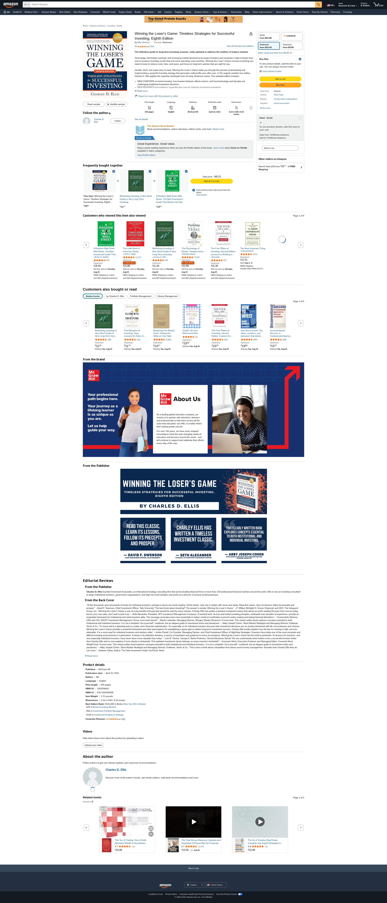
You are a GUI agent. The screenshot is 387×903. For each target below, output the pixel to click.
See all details (141, 119)
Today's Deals (125, 12)
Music (188, 12)
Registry (179, 12)
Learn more (218, 148)
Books (138, 12)
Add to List (269, 148)
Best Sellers (65, 12)
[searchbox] (173, 4)
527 (226, 340)
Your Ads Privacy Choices (226, 894)
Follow (118, 121)
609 (284, 340)
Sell (159, 12)
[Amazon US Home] (165, 886)
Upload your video (93, 745)
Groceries (95, 12)
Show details (201, 195)
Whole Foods (109, 12)
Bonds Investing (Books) (104, 707)
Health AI (17, 12)
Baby (247, 12)
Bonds (119, 26)
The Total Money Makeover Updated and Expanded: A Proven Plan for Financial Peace (201, 842)
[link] (136, 180)
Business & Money (97, 26)
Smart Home (303, 12)
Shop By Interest (320, 12)
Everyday (347, 12)
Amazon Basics (49, 12)
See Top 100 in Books (134, 704)
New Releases (80, 12)
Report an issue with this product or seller (158, 96)
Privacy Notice (171, 894)
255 (109, 340)
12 (196, 337)
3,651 (168, 340)
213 (138, 340)
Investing (111, 26)
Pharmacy (335, 12)
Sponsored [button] (87, 802)
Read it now (218, 129)
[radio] (269, 36)
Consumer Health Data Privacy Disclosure (196, 894)
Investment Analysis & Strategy (109, 714)
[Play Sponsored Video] (193, 822)
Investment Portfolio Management (109, 711)
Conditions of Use (155, 894)
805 (255, 340)
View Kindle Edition (146, 155)
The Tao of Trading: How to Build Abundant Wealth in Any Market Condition (130, 842)
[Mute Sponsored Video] (151, 834)
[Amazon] (11, 4)
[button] (6, 12)
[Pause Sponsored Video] (151, 828)
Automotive (236, 12)
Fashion (168, 12)
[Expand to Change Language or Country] (334, 5)
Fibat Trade (278, 95)
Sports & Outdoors (285, 12)
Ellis (139, 42)
